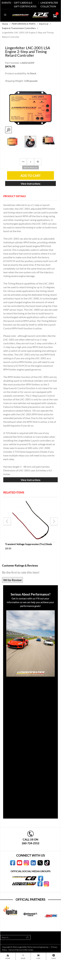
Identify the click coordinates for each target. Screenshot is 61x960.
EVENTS (6, 2)
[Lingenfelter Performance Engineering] (20, 14)
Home (5, 23)
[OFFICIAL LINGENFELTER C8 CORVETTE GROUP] (40, 878)
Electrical (43, 23)
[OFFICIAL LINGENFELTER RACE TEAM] (40, 883)
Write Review (12, 580)
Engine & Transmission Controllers (19, 28)
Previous (7, 521)
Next (54, 521)
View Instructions (30, 183)
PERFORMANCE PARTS (23, 23)
